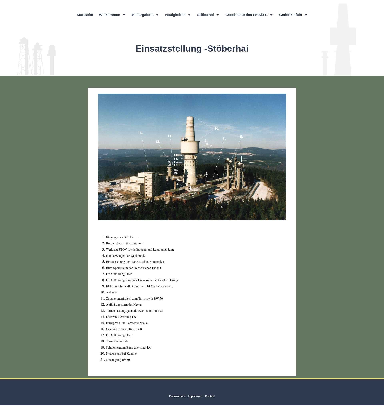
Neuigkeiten (175, 15)
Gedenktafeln (290, 15)
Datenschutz (177, 396)
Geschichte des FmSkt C (246, 15)
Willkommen (109, 15)
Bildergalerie (143, 15)
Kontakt (210, 396)
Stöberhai (205, 15)
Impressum (195, 396)
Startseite (85, 15)
